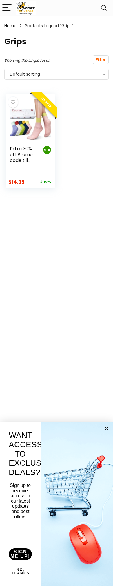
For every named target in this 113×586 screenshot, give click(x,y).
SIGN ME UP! (20, 554)
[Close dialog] (106, 428)
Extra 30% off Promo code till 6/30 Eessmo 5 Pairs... (21, 163)
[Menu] (7, 8)
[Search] (104, 8)
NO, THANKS (20, 571)
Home (10, 26)
